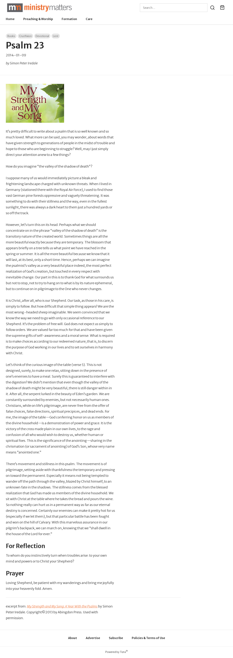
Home (10, 19)
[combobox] (174, 7)
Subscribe (116, 638)
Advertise (93, 638)
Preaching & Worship (38, 19)
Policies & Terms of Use (148, 638)
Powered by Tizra (116, 652)
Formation (69, 19)
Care (89, 19)
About (72, 638)
